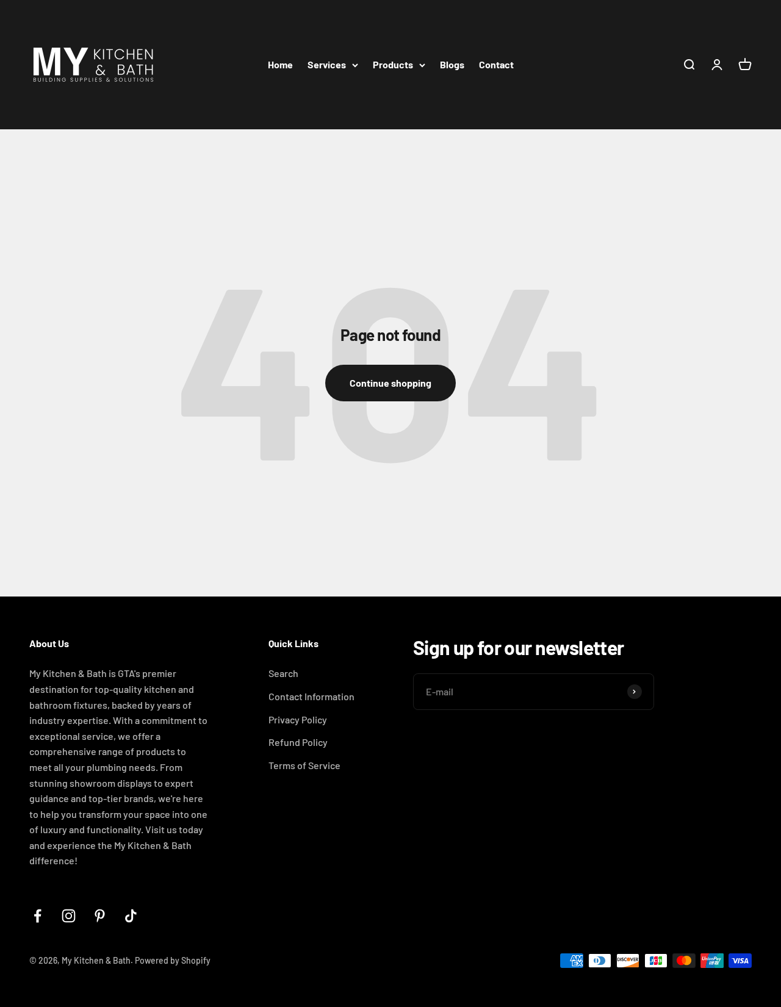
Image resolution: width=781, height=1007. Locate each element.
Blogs (452, 64)
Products (393, 64)
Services (327, 64)
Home (280, 64)
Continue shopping (390, 383)
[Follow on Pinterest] (100, 916)
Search (283, 673)
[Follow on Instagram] (68, 916)
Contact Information (311, 696)
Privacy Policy (297, 719)
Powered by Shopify (173, 960)
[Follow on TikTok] (131, 916)
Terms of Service (304, 765)
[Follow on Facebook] (37, 916)
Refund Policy (298, 742)
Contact (496, 64)
